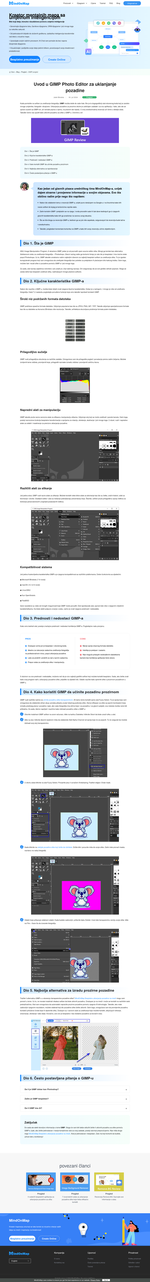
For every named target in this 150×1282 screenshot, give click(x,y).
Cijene (93, 3)
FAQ (111, 3)
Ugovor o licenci (133, 1266)
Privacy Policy (95, 1280)
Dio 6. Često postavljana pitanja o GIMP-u (40, 173)
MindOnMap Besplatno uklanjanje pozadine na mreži (95, 998)
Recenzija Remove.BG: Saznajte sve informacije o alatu (109, 1198)
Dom (13, 72)
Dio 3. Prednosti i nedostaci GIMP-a (38, 160)
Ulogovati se (132, 3)
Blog (118, 3)
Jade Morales (58, 97)
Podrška (90, 1259)
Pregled (24, 72)
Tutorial (103, 3)
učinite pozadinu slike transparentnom (58, 700)
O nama (57, 1259)
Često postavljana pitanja (96, 1262)
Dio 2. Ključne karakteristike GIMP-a (38, 155)
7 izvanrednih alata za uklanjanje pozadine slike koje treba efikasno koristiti (75, 1199)
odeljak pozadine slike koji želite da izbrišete (54, 847)
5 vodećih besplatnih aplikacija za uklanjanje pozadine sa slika (41, 1198)
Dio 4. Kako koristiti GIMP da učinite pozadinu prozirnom (46, 164)
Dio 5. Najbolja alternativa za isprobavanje (41, 168)
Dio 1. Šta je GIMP (31, 151)
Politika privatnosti (134, 1259)
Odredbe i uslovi (134, 1262)
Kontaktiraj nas (59, 1262)
